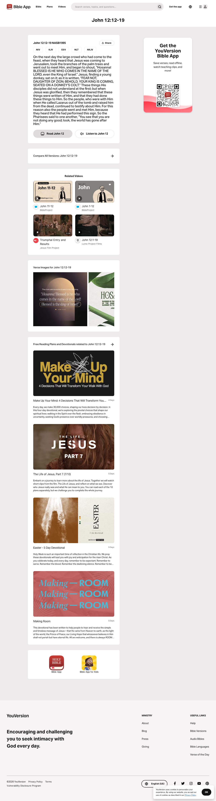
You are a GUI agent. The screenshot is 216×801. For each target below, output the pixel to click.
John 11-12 (50, 206)
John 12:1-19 (93, 240)
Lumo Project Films (92, 243)
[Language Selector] (190, 6)
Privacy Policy (35, 781)
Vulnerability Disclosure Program (24, 785)
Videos (62, 6)
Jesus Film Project (49, 247)
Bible (38, 6)
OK (206, 792)
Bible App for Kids (89, 671)
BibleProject (46, 210)
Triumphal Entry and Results (53, 242)
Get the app (175, 6)
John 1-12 (91, 206)
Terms (48, 781)
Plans (50, 6)
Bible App (56, 671)
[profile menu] (202, 6)
